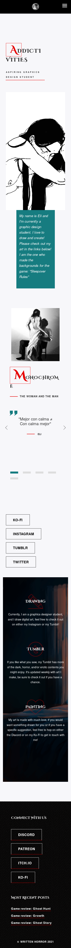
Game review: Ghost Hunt (30, 908)
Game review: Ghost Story (31, 922)
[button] (64, 5)
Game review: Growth (27, 915)
